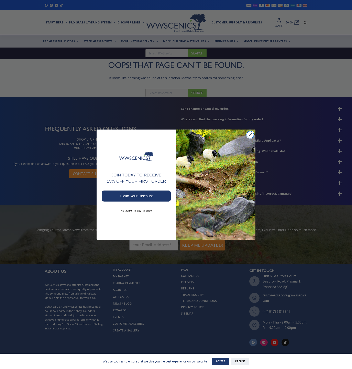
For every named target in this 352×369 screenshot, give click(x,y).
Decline (240, 361)
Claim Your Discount (136, 196)
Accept (220, 361)
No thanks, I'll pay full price (136, 210)
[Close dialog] (250, 134)
